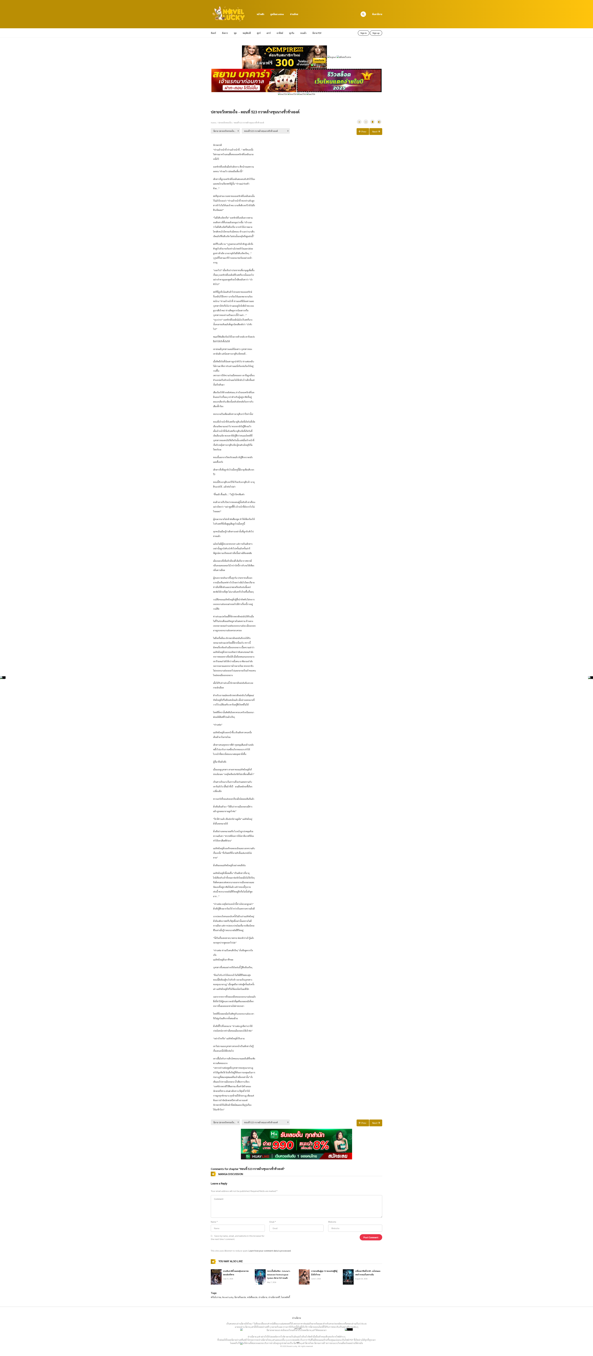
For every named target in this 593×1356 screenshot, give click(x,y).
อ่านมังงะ (294, 14)
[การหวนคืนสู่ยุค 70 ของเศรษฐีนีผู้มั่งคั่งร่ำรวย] (304, 1276)
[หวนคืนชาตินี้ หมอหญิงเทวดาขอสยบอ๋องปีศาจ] (216, 1276)
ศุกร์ (259, 33)
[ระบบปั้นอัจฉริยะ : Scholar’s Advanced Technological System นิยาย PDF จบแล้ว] (260, 1276)
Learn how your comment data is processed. (270, 1250)
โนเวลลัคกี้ (285, 1297)
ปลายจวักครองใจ (225, 122)
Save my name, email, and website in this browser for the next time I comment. (237, 1237)
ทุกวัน (291, 33)
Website (332, 1221)
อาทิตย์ (280, 33)
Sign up (376, 33)
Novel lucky (227, 1297)
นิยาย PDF (317, 33)
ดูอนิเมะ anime (277, 14)
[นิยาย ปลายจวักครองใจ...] (225, 131)
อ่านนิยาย (263, 1297)
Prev (363, 131)
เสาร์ (269, 33)
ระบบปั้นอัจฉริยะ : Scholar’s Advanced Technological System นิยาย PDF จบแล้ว (278, 1274)
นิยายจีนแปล (240, 1297)
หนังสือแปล (252, 1297)
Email (271, 1221)
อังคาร (225, 33)
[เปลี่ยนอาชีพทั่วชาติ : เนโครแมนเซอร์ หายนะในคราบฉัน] (348, 1276)
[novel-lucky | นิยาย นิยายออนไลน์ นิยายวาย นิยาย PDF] (229, 13)
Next (374, 131)
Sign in (363, 33)
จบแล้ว (303, 33)
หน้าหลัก (260, 14)
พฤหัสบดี (247, 33)
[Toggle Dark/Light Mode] (379, 121)
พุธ (235, 33)
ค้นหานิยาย (377, 14)
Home (213, 122)
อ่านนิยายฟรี (274, 1297)
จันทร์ (213, 33)
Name (213, 1221)
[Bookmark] (372, 121)
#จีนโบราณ (216, 1297)
